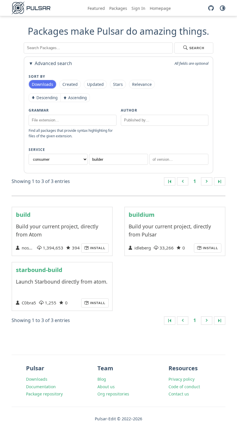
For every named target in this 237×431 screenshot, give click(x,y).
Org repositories (113, 394)
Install (97, 248)
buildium (142, 215)
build (23, 215)
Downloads (36, 379)
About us (106, 386)
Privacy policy (182, 379)
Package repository (44, 394)
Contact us (179, 394)
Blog (101, 379)
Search (196, 48)
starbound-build (39, 270)
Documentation (41, 386)
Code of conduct (184, 386)
